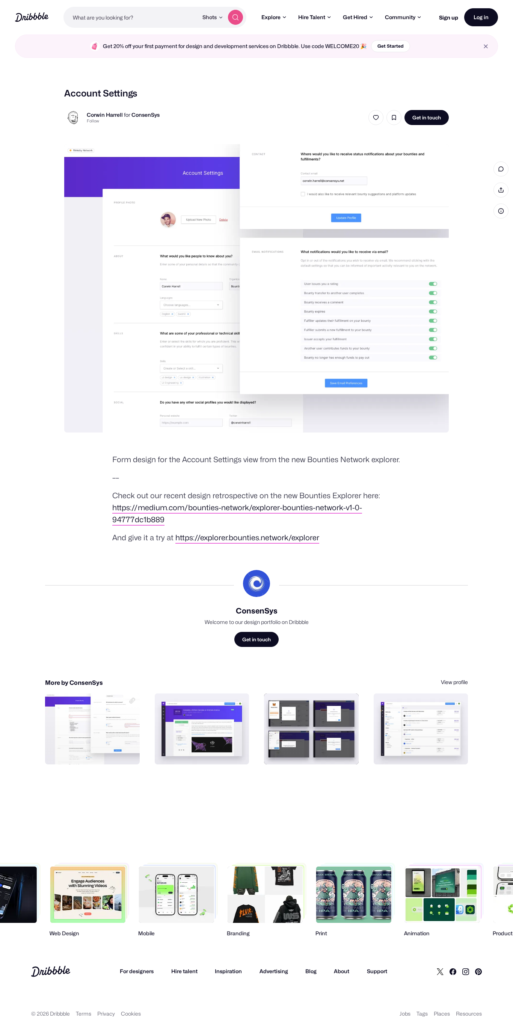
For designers (137, 971)
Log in (481, 17)
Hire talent (184, 971)
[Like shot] (375, 117)
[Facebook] (453, 971)
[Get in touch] (95, 750)
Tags (422, 1013)
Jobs (405, 1013)
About (341, 971)
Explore (271, 17)
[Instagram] (465, 971)
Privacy (106, 1013)
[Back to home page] (31, 17)
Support (377, 971)
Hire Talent (311, 17)
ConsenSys (145, 115)
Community (400, 17)
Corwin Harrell (105, 115)
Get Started (390, 46)
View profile (454, 682)
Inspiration (228, 971)
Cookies (131, 1013)
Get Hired (355, 17)
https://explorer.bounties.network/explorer (247, 537)
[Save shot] (393, 117)
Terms (83, 1013)
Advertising (274, 971)
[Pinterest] (478, 971)
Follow (93, 121)
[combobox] (131, 17)
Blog (311, 971)
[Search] (235, 17)
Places (442, 1013)
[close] (486, 46)
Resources (469, 1013)
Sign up (448, 17)
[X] (440, 971)
